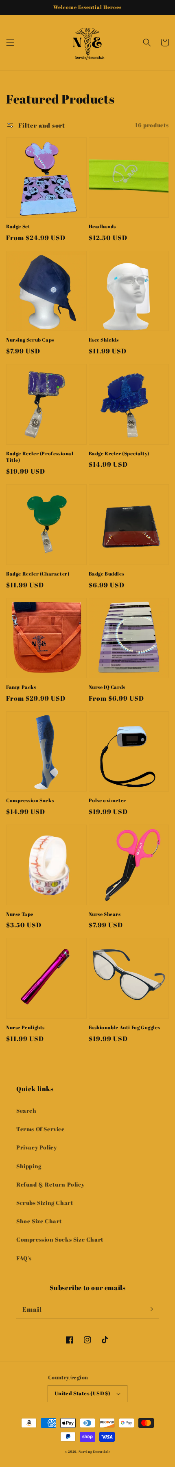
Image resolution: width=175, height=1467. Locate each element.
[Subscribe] (150, 1309)
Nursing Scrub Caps (30, 339)
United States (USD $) (82, 1393)
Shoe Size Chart (39, 1221)
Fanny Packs (21, 687)
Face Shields (104, 339)
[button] (10, 42)
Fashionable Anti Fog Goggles (124, 1027)
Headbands (102, 226)
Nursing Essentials (95, 1451)
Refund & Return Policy (50, 1184)
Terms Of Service (40, 1129)
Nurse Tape (19, 914)
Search (26, 1110)
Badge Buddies (107, 573)
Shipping (29, 1166)
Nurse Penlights (25, 1027)
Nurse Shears (105, 914)
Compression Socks (30, 800)
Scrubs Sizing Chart (44, 1203)
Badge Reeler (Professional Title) (40, 456)
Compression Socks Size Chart (60, 1239)
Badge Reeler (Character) (37, 573)
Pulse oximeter (107, 800)
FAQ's (24, 1258)
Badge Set (18, 226)
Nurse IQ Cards (107, 687)
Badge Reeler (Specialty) (119, 453)
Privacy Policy (36, 1147)
